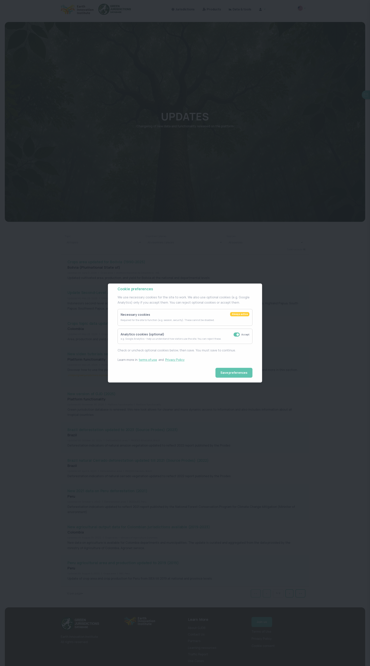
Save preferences (233, 373)
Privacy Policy (175, 360)
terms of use (148, 360)
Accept (245, 334)
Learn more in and (151, 360)
